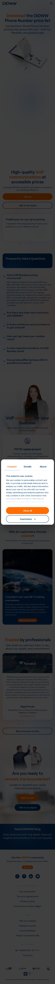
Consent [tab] (12, 466)
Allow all (27, 510)
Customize (26, 518)
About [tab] (43, 466)
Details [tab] (27, 466)
